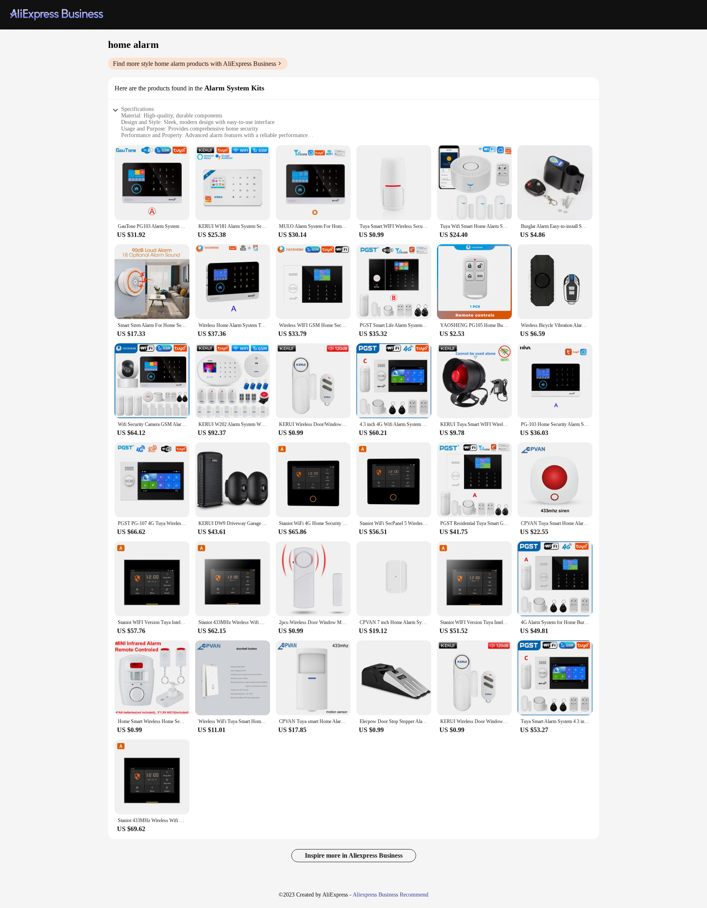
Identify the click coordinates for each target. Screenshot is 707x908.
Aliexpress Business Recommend (390, 895)
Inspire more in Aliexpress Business (354, 855)
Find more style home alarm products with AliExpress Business (194, 63)
